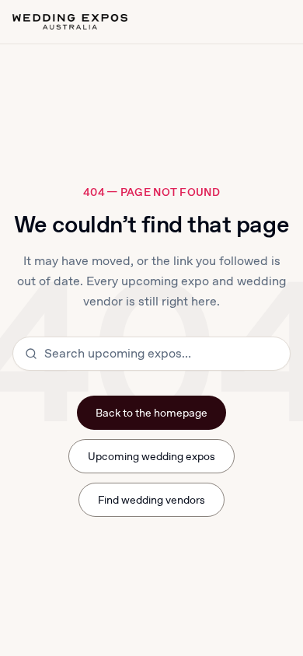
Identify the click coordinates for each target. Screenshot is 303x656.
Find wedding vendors (152, 500)
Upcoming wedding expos (152, 456)
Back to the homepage (152, 413)
